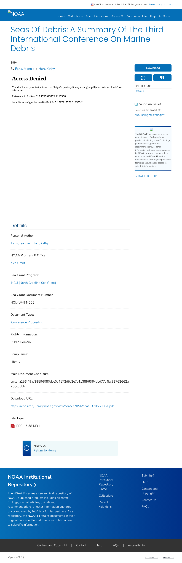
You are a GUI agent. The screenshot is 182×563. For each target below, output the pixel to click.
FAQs (145, 506)
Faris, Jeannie (24, 69)
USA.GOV (168, 557)
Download (153, 68)
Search (168, 16)
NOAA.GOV (151, 557)
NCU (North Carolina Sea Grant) (33, 283)
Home (61, 16)
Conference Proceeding (27, 322)
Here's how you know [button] (160, 4)
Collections (75, 16)
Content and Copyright (52, 545)
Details (139, 91)
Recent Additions (97, 16)
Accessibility (136, 545)
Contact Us (149, 500)
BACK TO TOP (147, 176)
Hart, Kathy (47, 69)
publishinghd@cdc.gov (150, 115)
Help (153, 16)
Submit (116, 16)
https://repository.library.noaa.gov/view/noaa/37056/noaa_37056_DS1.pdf (62, 406)
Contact (81, 545)
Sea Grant (18, 263)
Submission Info (137, 16)
